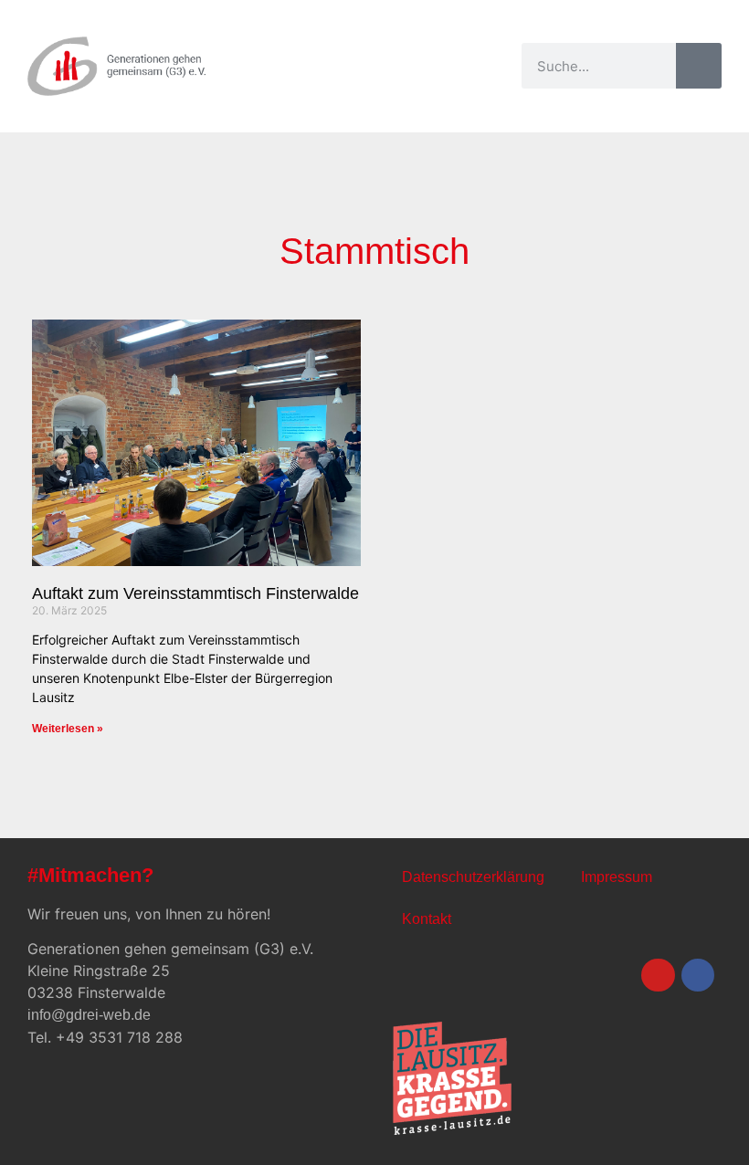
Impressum (616, 877)
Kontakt (426, 919)
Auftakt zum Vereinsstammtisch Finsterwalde (195, 593)
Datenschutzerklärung (473, 877)
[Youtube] (657, 975)
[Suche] (699, 66)
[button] (499, 66)
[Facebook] (697, 975)
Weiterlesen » (67, 728)
